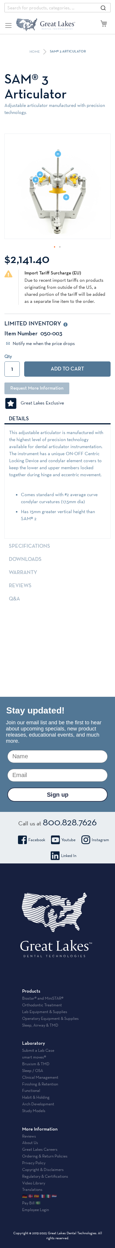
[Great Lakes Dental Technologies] (45, 24)
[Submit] (103, 7)
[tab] (57, 418)
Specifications (29, 546)
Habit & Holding (36, 1097)
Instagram (100, 839)
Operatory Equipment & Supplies (50, 1018)
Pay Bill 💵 (31, 1203)
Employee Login (35, 1209)
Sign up (57, 794)
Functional (31, 1090)
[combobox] (57, 7)
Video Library (33, 1183)
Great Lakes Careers (40, 1149)
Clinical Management (40, 1077)
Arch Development (38, 1104)
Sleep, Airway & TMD (40, 1025)
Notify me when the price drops (43, 343)
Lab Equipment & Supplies (44, 1011)
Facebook (36, 839)
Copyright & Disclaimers (43, 1169)
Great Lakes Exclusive (40, 403)
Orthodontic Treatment (42, 1005)
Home (35, 52)
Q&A (14, 599)
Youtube (68, 839)
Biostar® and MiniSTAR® (42, 998)
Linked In (68, 855)
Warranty (23, 572)
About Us (30, 1142)
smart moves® (34, 1057)
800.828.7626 (70, 822)
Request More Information (36, 388)
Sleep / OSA (32, 1070)
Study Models (33, 1110)
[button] (55, 247)
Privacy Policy (33, 1162)
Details (19, 418)
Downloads (25, 559)
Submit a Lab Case (38, 1050)
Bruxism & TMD (36, 1063)
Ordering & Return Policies (45, 1156)
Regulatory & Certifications (45, 1176)
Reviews (20, 585)
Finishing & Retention (40, 1084)
